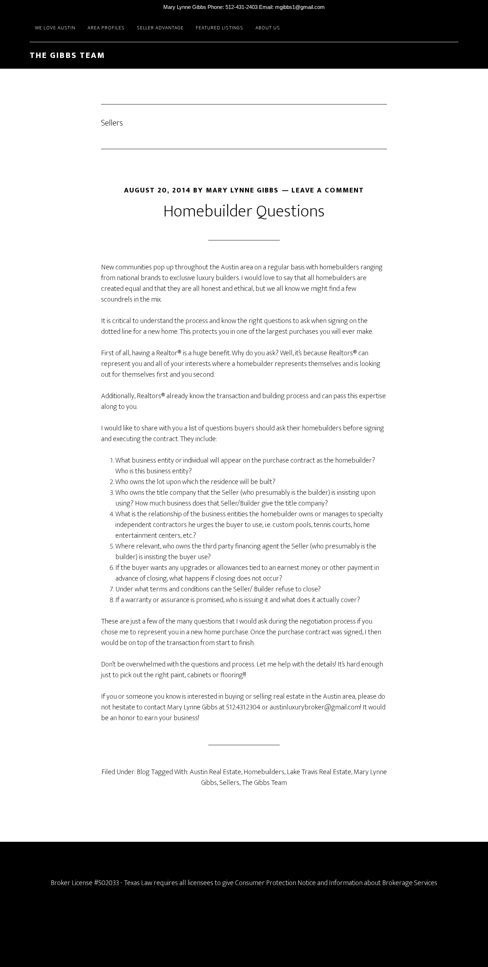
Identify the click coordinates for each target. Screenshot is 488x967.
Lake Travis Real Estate (319, 772)
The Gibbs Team (67, 55)
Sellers (229, 783)
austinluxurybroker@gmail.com (315, 707)
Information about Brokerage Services (383, 883)
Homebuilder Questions (244, 211)
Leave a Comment (328, 190)
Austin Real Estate (215, 772)
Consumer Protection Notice (275, 883)
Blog (143, 772)
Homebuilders (264, 772)
